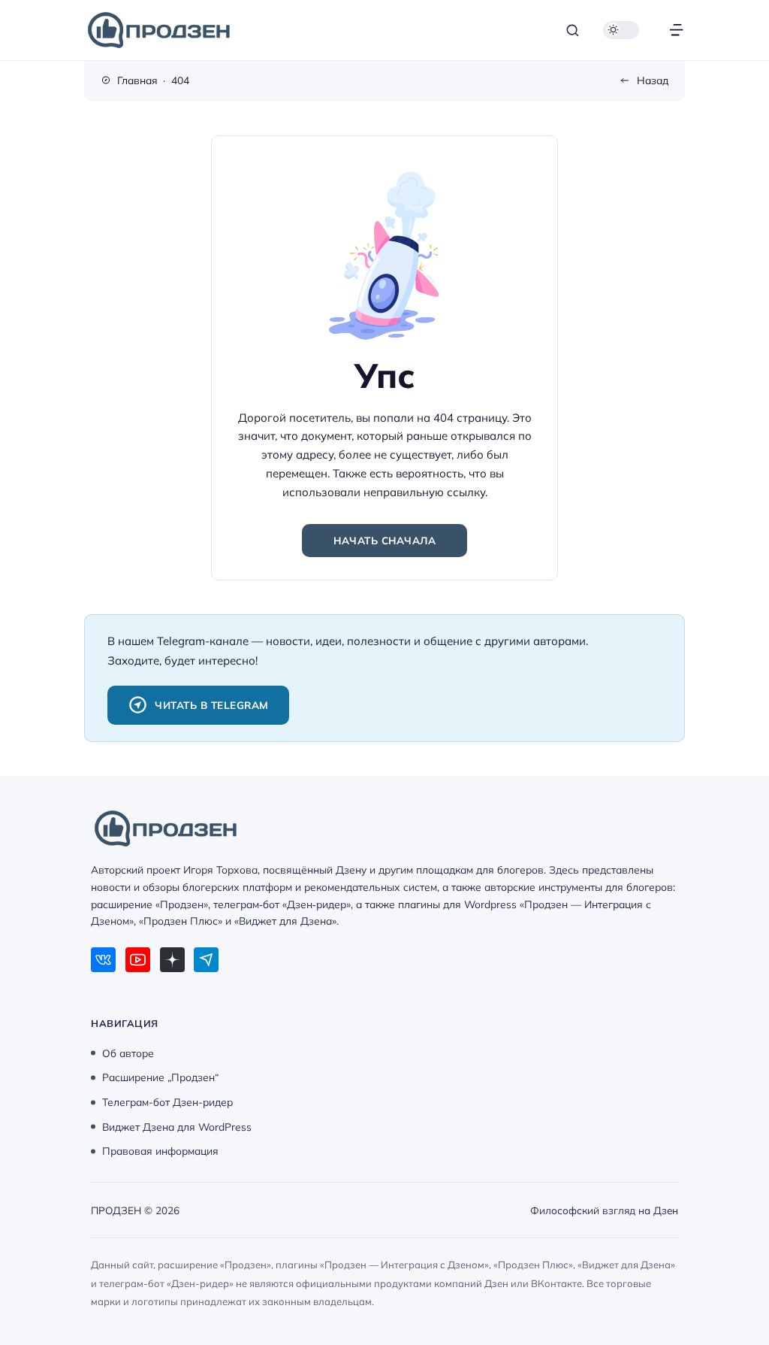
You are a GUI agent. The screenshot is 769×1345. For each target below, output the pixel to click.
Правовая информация (160, 1150)
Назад (652, 80)
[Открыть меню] (676, 30)
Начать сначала (384, 540)
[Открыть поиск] (573, 30)
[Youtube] (137, 959)
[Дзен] (172, 959)
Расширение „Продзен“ (160, 1077)
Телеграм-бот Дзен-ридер (167, 1101)
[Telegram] (206, 959)
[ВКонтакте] (103, 959)
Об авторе (128, 1052)
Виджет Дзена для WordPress (177, 1125)
